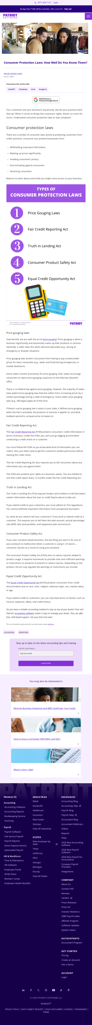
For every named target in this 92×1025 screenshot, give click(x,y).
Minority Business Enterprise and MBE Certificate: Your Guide (44, 708)
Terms (46, 1012)
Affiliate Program (69, 920)
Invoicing (9, 820)
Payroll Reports (12, 840)
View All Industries (42, 828)
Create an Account (70, 960)
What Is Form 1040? (23, 769)
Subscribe (46, 663)
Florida (36, 871)
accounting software (24, 613)
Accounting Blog (69, 801)
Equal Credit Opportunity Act (25, 582)
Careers (65, 897)
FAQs (64, 837)
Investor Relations (70, 911)
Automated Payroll (13, 850)
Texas (35, 848)
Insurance (38, 815)
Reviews (65, 893)
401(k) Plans (10, 874)
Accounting (9, 632)
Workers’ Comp (12, 878)
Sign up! (68, 9)
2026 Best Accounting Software (72, 844)
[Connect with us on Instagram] (46, 990)
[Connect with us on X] (38, 990)
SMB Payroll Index (70, 916)
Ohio (35, 857)
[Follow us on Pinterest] (68, 990)
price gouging (50, 339)
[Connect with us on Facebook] (31, 990)
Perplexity (23, 89)
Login (55, 2)
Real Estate (38, 819)
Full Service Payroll (13, 836)
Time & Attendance (14, 860)
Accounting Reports (14, 811)
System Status (68, 930)
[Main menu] (88, 16)
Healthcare (38, 810)
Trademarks (81, 1009)
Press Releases (68, 902)
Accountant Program (71, 942)
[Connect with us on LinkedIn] (23, 990)
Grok (33, 89)
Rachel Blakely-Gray (13, 73)
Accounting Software (14, 807)
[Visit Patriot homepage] (10, 16)
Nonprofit (38, 805)
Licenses (68, 1009)
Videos (64, 828)
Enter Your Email (27, 649)
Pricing (64, 955)
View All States (40, 876)
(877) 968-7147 (44, 2)
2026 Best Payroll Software (70, 851)
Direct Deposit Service (15, 845)
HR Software (10, 865)
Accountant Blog (69, 819)
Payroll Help (67, 815)
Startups (37, 824)
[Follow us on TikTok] (61, 990)
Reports (65, 833)
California (37, 853)
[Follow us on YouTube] (53, 990)
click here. (51, 624)
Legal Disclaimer (53, 1009)
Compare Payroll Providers (69, 865)
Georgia (37, 862)
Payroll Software (12, 831)
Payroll (7, 827)
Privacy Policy (12, 1009)
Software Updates (70, 925)
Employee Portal (12, 869)
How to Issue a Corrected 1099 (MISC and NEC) (37, 739)
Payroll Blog (67, 810)
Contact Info (67, 888)
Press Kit (65, 907)
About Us (66, 884)
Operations (23, 632)
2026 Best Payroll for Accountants (71, 858)
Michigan (37, 867)
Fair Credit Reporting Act (23, 431)
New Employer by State (41, 843)
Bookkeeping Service (14, 816)
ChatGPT (11, 89)
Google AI (43, 89)
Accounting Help (69, 805)
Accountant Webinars (72, 824)
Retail (35, 801)
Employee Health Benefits (17, 883)
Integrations (67, 871)
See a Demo (67, 964)
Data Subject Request (32, 1009)
